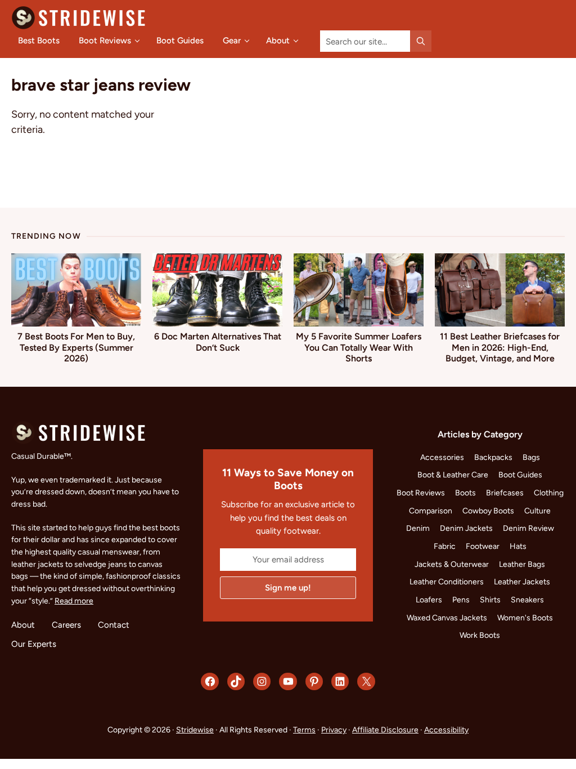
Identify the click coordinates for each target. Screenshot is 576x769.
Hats (518, 546)
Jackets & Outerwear (452, 564)
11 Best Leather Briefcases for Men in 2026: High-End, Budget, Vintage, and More (500, 347)
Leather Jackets (522, 581)
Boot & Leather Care (452, 475)
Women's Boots (525, 617)
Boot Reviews (421, 493)
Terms (304, 730)
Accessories (442, 457)
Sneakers (527, 599)
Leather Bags (522, 564)
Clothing (549, 493)
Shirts (490, 599)
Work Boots (480, 635)
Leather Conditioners (447, 581)
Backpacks (493, 457)
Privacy (333, 730)
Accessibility (446, 730)
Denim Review (528, 528)
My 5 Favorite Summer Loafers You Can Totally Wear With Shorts (358, 347)
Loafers (429, 599)
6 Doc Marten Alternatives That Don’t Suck (217, 341)
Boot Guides (520, 475)
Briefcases (505, 493)
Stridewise (195, 730)
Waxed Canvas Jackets (447, 617)
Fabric (445, 546)
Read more (74, 601)
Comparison (430, 511)
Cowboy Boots (488, 511)
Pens (461, 599)
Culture (537, 511)
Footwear (483, 546)
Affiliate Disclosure (385, 730)
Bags (531, 457)
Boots (465, 493)
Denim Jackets (466, 528)
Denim (418, 528)
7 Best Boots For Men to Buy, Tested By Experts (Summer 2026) (76, 347)
